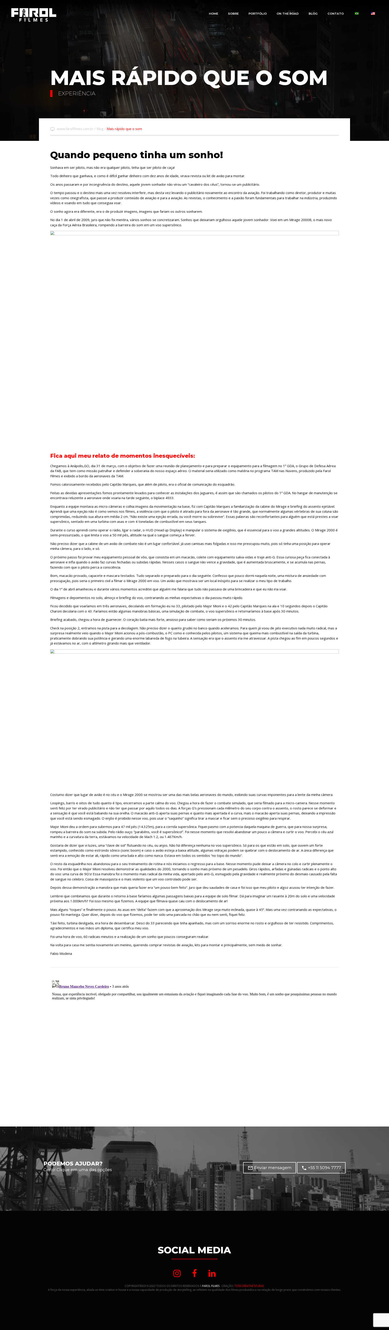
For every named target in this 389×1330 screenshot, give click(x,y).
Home (213, 13)
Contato (336, 13)
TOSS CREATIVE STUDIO (249, 1286)
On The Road (288, 13)
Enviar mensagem (270, 1168)
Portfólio (258, 13)
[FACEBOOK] (194, 1273)
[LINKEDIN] (212, 1273)
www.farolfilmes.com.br (75, 128)
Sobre (233, 13)
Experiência (76, 93)
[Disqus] (194, 1035)
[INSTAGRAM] (177, 1273)
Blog (313, 13)
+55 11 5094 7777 (321, 1168)
